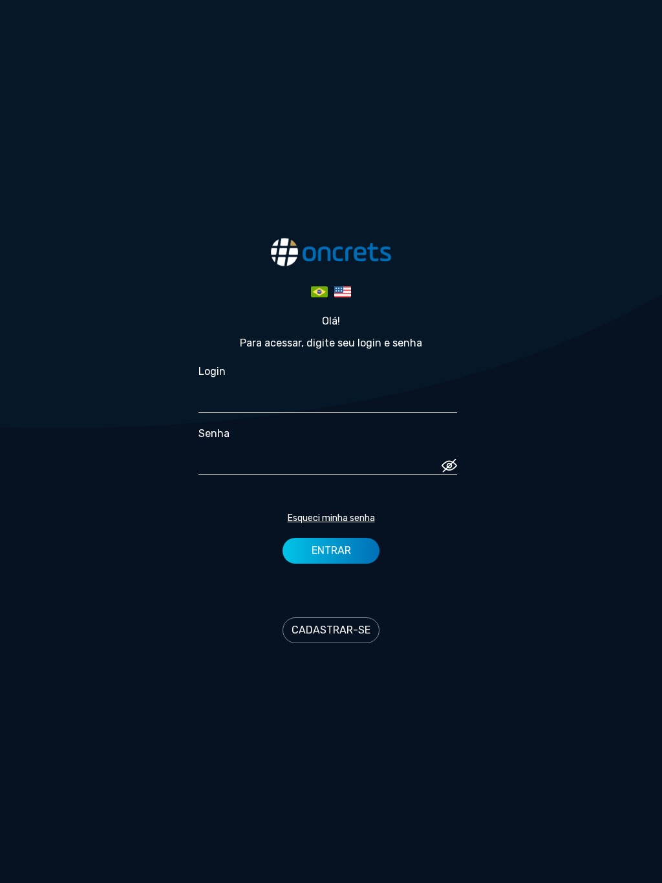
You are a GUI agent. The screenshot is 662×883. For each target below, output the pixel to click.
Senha (214, 433)
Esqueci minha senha (331, 518)
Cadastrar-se (331, 630)
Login (212, 371)
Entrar (331, 550)
